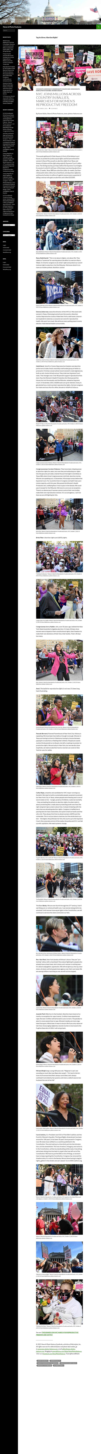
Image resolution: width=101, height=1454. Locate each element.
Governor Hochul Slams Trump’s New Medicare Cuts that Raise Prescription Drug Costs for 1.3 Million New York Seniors (8, 88)
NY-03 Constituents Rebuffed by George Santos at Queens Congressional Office (9, 127)
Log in (4, 245)
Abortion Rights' (43, 1360)
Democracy (48, 89)
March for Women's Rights (68, 1363)
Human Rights (75, 89)
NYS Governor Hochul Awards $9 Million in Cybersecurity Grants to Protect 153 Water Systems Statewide (9, 99)
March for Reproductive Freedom (48, 1363)
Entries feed (6, 247)
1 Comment (54, 108)
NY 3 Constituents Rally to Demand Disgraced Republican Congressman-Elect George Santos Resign (8, 211)
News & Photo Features (12, 27)
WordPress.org (7, 252)
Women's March (59, 1365)
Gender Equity (57, 89)
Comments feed (7, 250)
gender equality (55, 1360)
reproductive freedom (44, 1365)
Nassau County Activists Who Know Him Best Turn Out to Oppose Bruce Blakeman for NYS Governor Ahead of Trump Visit (8, 59)
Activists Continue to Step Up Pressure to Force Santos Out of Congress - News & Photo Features (8, 137)
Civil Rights (40, 89)
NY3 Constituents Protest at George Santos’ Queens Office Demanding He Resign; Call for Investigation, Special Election (9, 146)
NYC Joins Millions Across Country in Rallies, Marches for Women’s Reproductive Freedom (58, 99)
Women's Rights (57, 90)
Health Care (66, 89)
